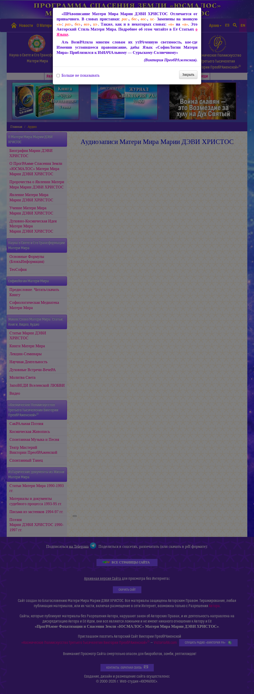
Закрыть (188, 74)
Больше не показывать (80, 75)
